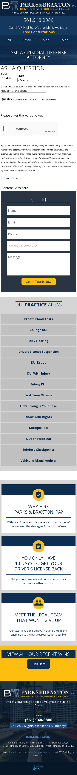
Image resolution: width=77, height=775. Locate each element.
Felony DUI (38, 384)
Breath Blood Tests (38, 319)
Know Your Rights (38, 417)
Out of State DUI (38, 439)
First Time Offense (39, 395)
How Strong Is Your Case (38, 406)
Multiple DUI (38, 428)
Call (8, 40)
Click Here (39, 664)
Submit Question (12, 178)
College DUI (38, 330)
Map (46, 40)
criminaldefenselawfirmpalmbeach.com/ (34, 752)
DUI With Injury (38, 373)
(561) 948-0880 (38, 719)
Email (27, 40)
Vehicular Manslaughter (39, 460)
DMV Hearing (38, 341)
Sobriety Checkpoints (38, 450)
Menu (66, 40)
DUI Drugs (38, 362)
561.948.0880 (38, 20)
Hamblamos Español (38, 736)
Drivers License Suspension (39, 352)
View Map (38, 749)
